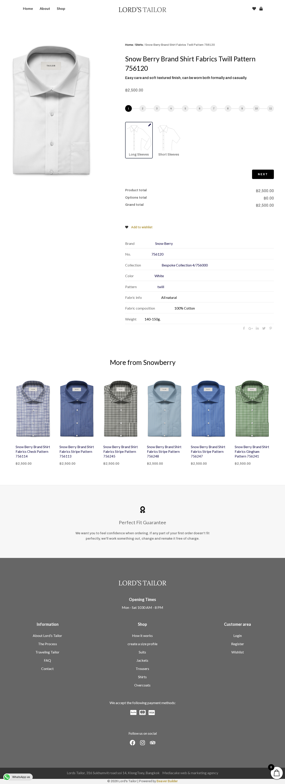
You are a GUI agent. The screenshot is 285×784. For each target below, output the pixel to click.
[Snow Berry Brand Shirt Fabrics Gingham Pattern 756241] (232, 409)
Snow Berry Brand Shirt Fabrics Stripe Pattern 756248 (145, 451)
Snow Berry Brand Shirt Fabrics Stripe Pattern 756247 (188, 451)
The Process (47, 644)
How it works (142, 635)
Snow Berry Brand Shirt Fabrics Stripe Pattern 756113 (57, 451)
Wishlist (237, 652)
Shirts (139, 44)
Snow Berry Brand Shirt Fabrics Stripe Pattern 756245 (101, 451)
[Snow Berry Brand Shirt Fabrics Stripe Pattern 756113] (57, 409)
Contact (47, 668)
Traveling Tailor (47, 652)
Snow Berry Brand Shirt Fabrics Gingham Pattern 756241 (232, 451)
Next (263, 174)
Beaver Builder (167, 781)
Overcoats (142, 685)
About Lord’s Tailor (47, 635)
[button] (132, 742)
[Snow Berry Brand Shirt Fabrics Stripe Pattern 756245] (101, 409)
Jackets (142, 660)
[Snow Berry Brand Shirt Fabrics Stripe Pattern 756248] (145, 409)
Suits (142, 652)
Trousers (142, 668)
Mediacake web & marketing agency (190, 773)
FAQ (47, 660)
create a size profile (142, 644)
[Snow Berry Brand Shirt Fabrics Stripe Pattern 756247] (188, 409)
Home (129, 44)
